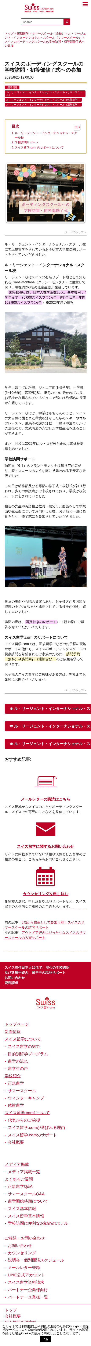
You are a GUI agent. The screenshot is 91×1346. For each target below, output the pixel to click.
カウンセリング (22, 1252)
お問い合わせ (15, 977)
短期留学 (23, 33)
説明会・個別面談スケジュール (36, 1260)
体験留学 (16, 1105)
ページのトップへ (76, 232)
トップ (9, 33)
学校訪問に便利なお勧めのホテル (38, 1223)
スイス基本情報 (22, 1208)
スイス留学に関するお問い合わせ (45, 846)
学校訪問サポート (27, 142)
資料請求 (11, 983)
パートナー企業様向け (28, 1289)
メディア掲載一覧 (24, 1171)
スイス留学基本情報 (26, 1216)
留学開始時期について (28, 1201)
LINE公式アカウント (26, 1275)
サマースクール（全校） (48, 33)
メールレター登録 (24, 1267)
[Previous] (13, 192)
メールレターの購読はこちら (45, 799)
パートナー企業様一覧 (28, 1297)
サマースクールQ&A (26, 1193)
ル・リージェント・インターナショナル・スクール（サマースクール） (44, 93)
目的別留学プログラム (28, 1053)
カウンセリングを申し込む (45, 894)
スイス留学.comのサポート (32, 1135)
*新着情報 (12, 87)
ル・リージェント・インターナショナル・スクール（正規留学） (43, 104)
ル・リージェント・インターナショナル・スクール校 (46, 135)
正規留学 (16, 1083)
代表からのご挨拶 (24, 1120)
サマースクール (22, 1090)
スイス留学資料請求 (26, 1282)
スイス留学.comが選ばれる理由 (36, 1127)
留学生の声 (18, 1068)
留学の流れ (18, 1061)
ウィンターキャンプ (26, 1098)
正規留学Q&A (20, 1186)
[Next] (77, 192)
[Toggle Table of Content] (74, 127)
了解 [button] (45, 1339)
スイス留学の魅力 (24, 1046)
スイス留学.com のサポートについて (39, 147)
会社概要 (16, 1142)
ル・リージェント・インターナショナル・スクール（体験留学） (43, 99)
